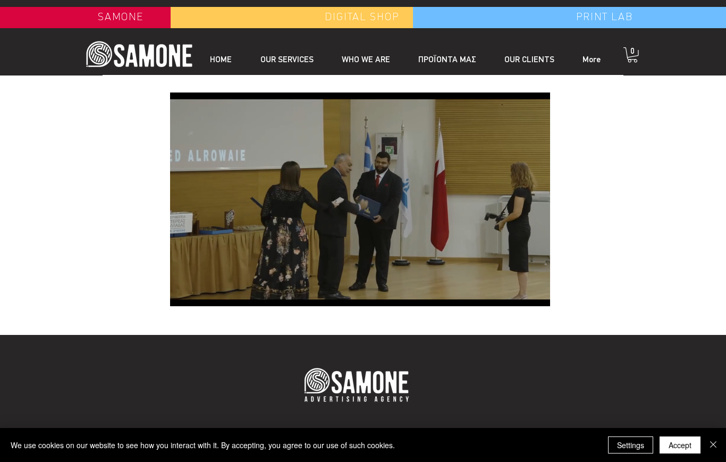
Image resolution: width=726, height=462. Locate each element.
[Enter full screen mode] (536, 292)
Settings (630, 445)
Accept (680, 445)
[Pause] (184, 292)
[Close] (713, 444)
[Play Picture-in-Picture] (518, 292)
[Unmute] (202, 292)
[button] (632, 55)
